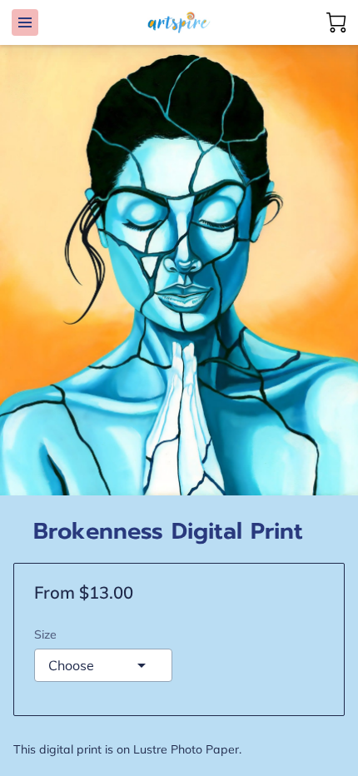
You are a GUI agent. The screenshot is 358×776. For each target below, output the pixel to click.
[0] (336, 22)
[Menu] (25, 22)
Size (45, 635)
